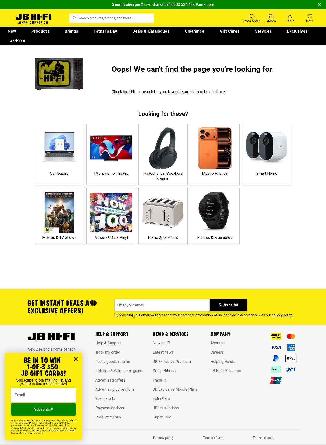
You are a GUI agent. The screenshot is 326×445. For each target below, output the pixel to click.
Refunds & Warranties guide (118, 371)
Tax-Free (16, 40)
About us (217, 343)
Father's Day (105, 31)
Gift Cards (229, 31)
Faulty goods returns (112, 361)
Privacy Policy (28, 423)
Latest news (163, 352)
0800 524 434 (183, 4)
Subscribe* (43, 409)
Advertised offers (110, 380)
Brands (71, 31)
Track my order (107, 352)
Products (40, 31)
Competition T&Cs (66, 420)
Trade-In (160, 380)
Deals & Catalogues (150, 31)
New (12, 31)
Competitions (164, 371)
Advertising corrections (115, 389)
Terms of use (213, 438)
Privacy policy (163, 438)
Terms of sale (263, 438)
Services (263, 31)
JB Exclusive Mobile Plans (175, 389)
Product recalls (108, 417)
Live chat (151, 4)
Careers (217, 352)
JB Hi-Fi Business (225, 371)
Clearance (194, 31)
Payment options (109, 408)
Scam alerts (105, 398)
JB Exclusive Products (172, 361)
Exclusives (297, 31)
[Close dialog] (76, 359)
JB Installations (166, 408)
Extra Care (161, 398)
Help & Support (108, 343)
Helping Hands (222, 361)
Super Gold (162, 417)
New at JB (161, 343)
